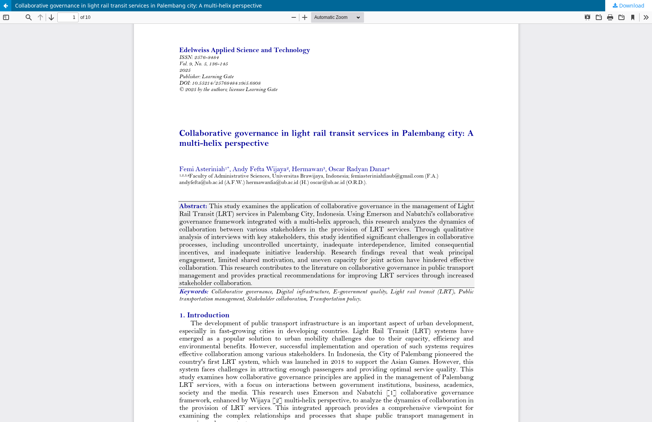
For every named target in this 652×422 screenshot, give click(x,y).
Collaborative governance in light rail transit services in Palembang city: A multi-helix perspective (138, 5)
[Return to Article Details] (5, 5)
